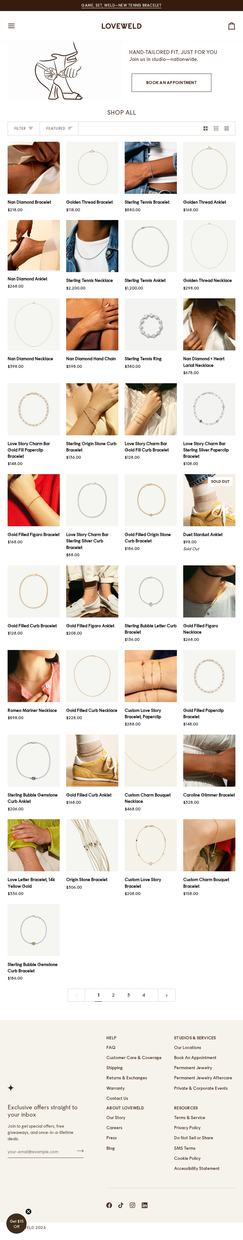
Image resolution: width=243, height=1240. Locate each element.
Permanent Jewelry (193, 1067)
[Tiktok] (120, 1205)
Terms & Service (189, 1117)
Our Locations (187, 1047)
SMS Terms (185, 1148)
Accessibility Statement (197, 1168)
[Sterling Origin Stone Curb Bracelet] (92, 409)
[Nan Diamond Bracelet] (34, 168)
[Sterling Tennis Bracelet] (151, 168)
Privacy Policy (187, 1127)
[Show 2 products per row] (205, 128)
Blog (110, 1148)
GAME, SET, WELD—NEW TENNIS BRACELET (121, 5)
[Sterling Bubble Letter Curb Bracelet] (151, 591)
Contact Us (117, 1098)
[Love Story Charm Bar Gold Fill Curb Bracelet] (151, 409)
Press (111, 1137)
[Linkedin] (144, 1205)
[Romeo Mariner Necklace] (34, 676)
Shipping (114, 1067)
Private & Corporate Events (201, 1088)
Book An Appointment (171, 82)
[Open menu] (17, 26)
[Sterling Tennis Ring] (151, 324)
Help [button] (111, 1037)
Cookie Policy (187, 1158)
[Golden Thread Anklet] (209, 168)
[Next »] (167, 995)
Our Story (115, 1117)
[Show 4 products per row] (228, 128)
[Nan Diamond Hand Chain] (92, 324)
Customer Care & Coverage (134, 1057)
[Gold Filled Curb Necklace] (92, 676)
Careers (114, 1127)
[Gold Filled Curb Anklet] (92, 761)
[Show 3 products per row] (216, 128)
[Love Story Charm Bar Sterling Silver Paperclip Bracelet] (209, 409)
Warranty (115, 1088)
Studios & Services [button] (195, 1037)
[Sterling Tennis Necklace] (92, 246)
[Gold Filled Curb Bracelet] (34, 591)
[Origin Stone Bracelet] (92, 845)
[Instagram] (132, 1205)
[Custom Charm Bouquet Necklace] (151, 761)
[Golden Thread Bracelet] (92, 168)
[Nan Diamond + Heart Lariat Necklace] (209, 324)
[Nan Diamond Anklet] (34, 245)
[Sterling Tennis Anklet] (151, 246)
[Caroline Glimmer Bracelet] (209, 761)
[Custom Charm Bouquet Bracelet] (209, 845)
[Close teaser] (28, 1211)
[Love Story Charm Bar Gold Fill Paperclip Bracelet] (34, 409)
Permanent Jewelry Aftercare (203, 1077)
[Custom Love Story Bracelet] (151, 845)
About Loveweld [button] (125, 1108)
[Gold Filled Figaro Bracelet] (34, 500)
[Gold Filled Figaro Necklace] (209, 591)
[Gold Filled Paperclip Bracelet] (209, 676)
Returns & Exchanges (126, 1077)
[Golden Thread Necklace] (209, 246)
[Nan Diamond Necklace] (34, 324)
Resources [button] (186, 1108)
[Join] (78, 1151)
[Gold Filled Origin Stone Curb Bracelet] (151, 500)
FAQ (110, 1047)
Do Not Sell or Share (193, 1137)
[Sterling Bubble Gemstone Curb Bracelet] (34, 930)
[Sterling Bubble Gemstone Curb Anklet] (34, 761)
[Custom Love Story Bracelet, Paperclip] (151, 676)
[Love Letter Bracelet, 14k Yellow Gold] (34, 845)
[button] (16, 1223)
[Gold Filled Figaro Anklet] (92, 591)
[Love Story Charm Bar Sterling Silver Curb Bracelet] (92, 500)
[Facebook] (109, 1205)
